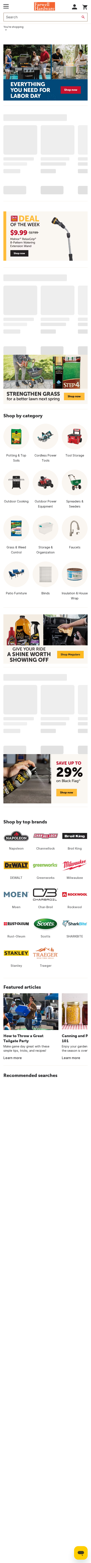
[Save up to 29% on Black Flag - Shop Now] (45, 778)
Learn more (12, 1058)
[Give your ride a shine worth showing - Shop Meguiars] (45, 639)
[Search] (83, 17)
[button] (74, 6)
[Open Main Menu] (6, 6)
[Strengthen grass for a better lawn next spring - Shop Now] (45, 379)
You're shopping (13, 26)
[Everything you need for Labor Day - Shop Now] (45, 72)
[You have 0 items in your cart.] (85, 6)
